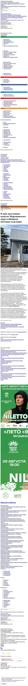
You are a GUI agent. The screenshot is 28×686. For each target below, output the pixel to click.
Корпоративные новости (9, 123)
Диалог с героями (7, 53)
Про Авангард (6, 139)
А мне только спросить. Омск (10, 45)
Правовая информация (9, 597)
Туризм (5, 191)
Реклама (8, 17)
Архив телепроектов (6, 119)
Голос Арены (6, 81)
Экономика (6, 173)
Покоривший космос (8, 42)
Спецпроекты (22, 6)
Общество (5, 167)
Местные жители (7, 74)
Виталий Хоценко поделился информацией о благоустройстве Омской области (11, 325)
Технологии (6, 196)
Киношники (6, 112)
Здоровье (5, 178)
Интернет (5, 136)
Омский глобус (7, 64)
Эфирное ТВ (6, 130)
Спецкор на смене (7, 103)
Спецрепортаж (7, 68)
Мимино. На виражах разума (10, 57)
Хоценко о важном (8, 94)
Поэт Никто (6, 39)
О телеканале (6, 575)
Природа (5, 183)
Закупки (5, 596)
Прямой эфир (4, 6)
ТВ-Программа (11, 16)
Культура (5, 169)
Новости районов (7, 187)
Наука (4, 192)
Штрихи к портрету (8, 116)
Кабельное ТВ (6, 132)
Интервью (5, 195)
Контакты (15, 17)
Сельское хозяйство (8, 182)
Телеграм (14, 337)
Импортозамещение (8, 189)
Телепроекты (10, 6)
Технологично (6, 73)
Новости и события (8, 502)
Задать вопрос (4, 618)
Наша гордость (7, 62)
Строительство (7, 175)
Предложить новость (6, 13)
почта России (20, 339)
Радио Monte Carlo (19, 16)
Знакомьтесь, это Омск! (9, 54)
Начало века (6, 114)
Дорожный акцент (7, 88)
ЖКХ (4, 176)
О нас (11, 17)
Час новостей (17, 15)
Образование (6, 177)
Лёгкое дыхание (7, 110)
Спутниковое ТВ (7, 134)
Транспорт (6, 185)
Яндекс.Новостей (22, 332)
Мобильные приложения (9, 137)
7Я (4, 44)
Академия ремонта (8, 102)
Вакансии (5, 124)
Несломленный (7, 40)
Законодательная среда (9, 95)
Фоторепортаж (7, 198)
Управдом (5, 43)
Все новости (6, 585)
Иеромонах (6, 56)
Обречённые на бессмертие (10, 104)
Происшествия (7, 194)
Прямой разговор (7, 67)
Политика (5, 171)
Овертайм (5, 79)
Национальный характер (9, 117)
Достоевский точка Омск (9, 100)
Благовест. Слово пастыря (9, 52)
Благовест (5, 50)
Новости (16, 6)
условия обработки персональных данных (13, 681)
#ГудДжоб (5, 82)
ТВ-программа (7, 573)
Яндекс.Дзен (15, 334)
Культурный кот (7, 113)
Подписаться (4, 26)
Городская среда (7, 186)
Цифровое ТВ (6, 133)
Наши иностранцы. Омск (9, 63)
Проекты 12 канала (8, 66)
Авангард (3, 7)
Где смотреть (6, 129)
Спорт (5, 168)
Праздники (6, 180)
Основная (5, 143)
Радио (7, 7)
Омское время (6, 106)
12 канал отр (6, 144)
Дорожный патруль (8, 89)
